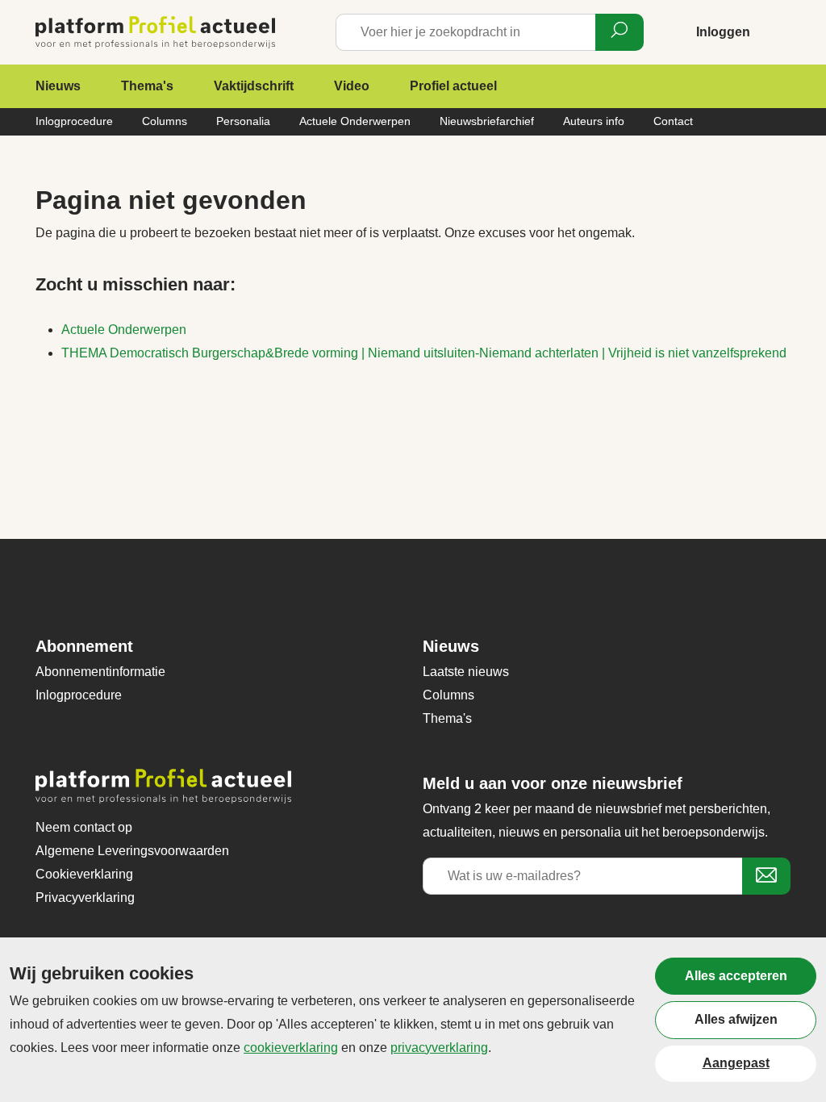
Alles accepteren (736, 976)
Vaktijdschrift (254, 86)
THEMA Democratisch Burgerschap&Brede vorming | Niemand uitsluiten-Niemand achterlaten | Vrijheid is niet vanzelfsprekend (423, 353)
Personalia (243, 121)
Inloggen (723, 32)
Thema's (147, 86)
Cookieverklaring (84, 874)
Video (351, 86)
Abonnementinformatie (100, 671)
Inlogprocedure (74, 121)
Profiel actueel (453, 86)
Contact (673, 121)
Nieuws (58, 86)
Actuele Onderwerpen (355, 121)
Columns (164, 121)
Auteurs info (593, 121)
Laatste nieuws (466, 671)
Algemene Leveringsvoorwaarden (132, 851)
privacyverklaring (439, 1047)
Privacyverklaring (85, 897)
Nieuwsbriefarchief (487, 121)
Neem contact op (83, 827)
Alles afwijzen (736, 1019)
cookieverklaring (291, 1047)
